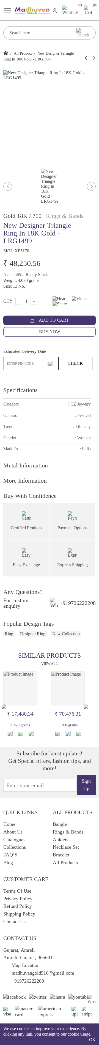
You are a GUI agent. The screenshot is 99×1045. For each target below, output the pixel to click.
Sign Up (86, 784)
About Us (13, 832)
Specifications (20, 390)
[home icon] (5, 53)
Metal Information (25, 465)
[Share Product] (31, 733)
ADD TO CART (53, 320)
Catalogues (14, 839)
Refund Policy (17, 906)
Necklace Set (66, 847)
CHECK (75, 363)
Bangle (60, 824)
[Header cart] (88, 9)
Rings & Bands (68, 832)
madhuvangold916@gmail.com (43, 973)
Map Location (26, 965)
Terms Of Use (17, 891)
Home (9, 824)
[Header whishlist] (70, 10)
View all (49, 664)
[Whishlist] (10, 733)
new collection (66, 633)
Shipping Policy (19, 914)
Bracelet (61, 855)
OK (92, 1039)
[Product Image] (20, 688)
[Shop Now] (20, 733)
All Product (23, 53)
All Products (65, 862)
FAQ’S (10, 855)
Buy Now (49, 331)
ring (9, 633)
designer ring (32, 633)
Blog (8, 862)
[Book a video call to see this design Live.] (77, 298)
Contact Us (14, 921)
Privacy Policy (17, 898)
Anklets (60, 839)
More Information (25, 480)
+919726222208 (78, 603)
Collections (14, 847)
